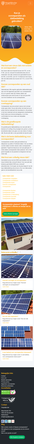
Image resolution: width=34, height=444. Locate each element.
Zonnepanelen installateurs (10, 180)
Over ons (3, 378)
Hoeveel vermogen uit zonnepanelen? (14, 280)
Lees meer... (5, 287)
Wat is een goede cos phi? (9, 433)
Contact (3, 376)
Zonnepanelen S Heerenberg (10, 194)
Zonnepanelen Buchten (9, 190)
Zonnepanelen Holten (8, 192)
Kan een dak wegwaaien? (10, 316)
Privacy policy (5, 382)
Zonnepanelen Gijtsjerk (9, 198)
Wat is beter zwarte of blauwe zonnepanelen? (14, 427)
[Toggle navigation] (30, 3)
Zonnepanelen (6, 186)
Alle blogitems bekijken (17, 437)
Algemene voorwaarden (8, 384)
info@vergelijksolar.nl (7, 417)
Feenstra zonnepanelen (9, 184)
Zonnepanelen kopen (8, 182)
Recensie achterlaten (7, 386)
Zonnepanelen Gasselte (9, 196)
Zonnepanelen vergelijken (9, 178)
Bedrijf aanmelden (6, 380)
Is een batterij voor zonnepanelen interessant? (16, 352)
